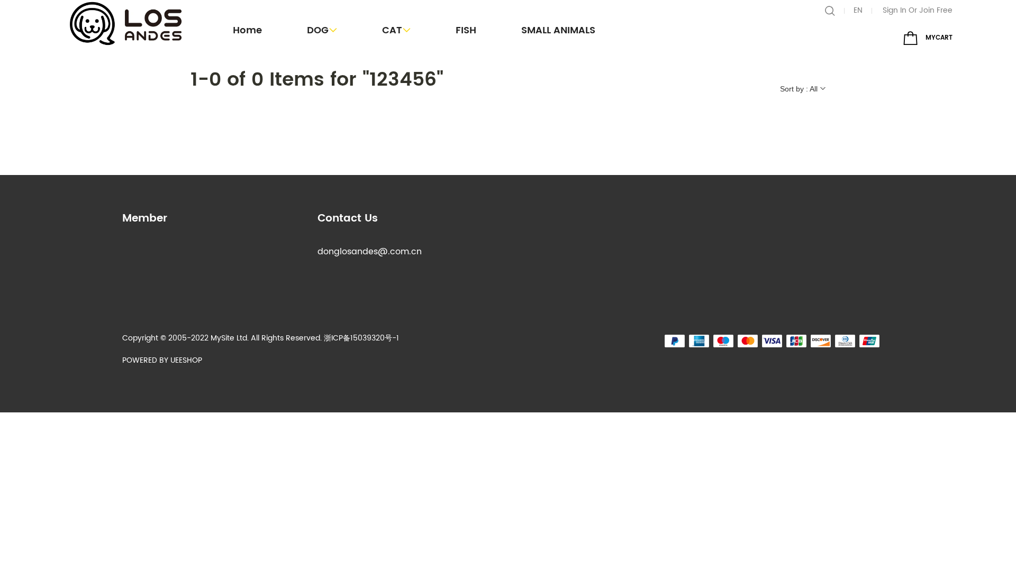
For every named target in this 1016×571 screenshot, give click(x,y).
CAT (392, 30)
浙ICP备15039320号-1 (361, 338)
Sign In (894, 10)
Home (247, 30)
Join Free (935, 10)
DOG (318, 30)
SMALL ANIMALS (558, 30)
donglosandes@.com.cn (370, 252)
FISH (466, 30)
